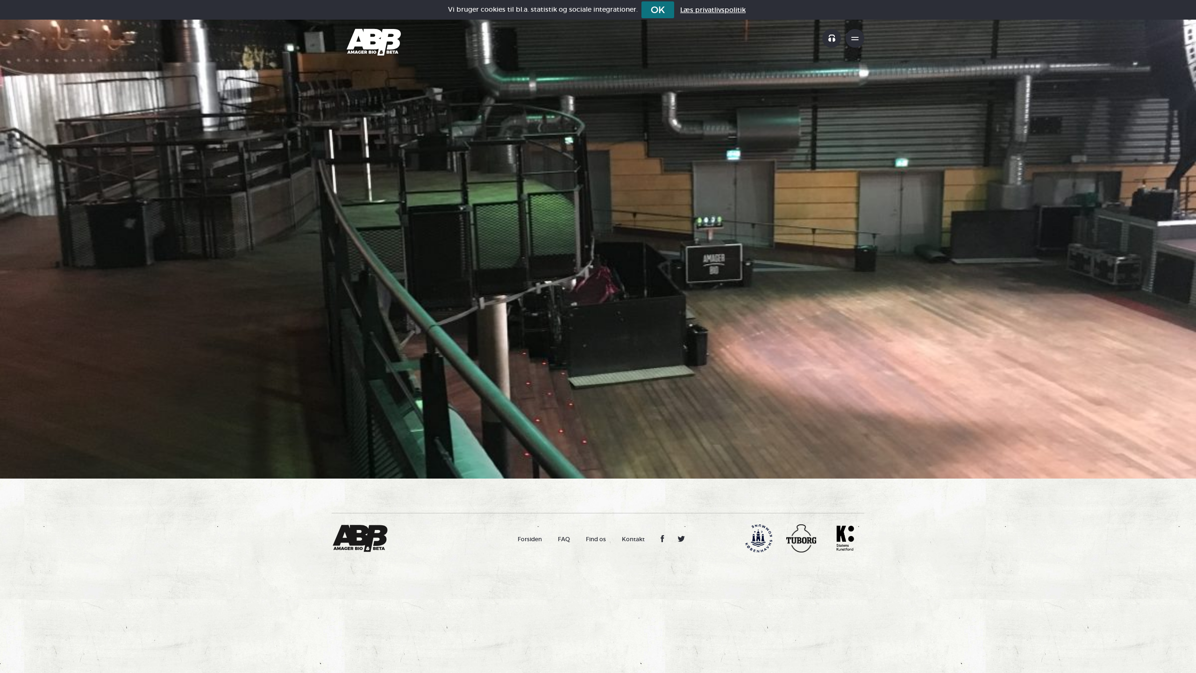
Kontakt (633, 539)
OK (658, 9)
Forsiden (530, 539)
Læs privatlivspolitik (713, 10)
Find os (596, 539)
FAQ (564, 539)
